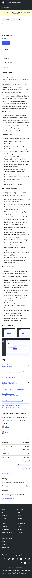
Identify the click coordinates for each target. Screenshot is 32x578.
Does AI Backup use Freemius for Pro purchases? (11, 394)
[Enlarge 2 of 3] (28, 330)
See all (28, 486)
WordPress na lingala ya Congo (15, 555)
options (25, 468)
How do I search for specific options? (8, 365)
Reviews (6, 54)
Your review (5, 486)
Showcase (20, 509)
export (23, 464)
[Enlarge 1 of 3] (13, 330)
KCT (6, 432)
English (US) (26, 461)
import (28, 464)
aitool (5, 38)
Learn (3, 524)
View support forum (8, 499)
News (3, 512)
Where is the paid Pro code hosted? (13, 389)
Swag (19, 533)
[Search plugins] (20, 19)
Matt (4, 541)
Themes (19, 512)
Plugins (19, 515)
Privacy (4, 518)
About (3, 509)
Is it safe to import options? (10, 377)
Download (6, 43)
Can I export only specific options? (13, 372)
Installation (6, 58)
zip (29, 468)
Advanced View (7, 473)
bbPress (5, 544)
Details (5, 49)
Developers (5, 529)
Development (7, 62)
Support (5, 67)
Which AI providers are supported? (12, 401)
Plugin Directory (6, 7)
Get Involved (21, 524)
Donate (20, 529)
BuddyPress (6, 547)
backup (18, 464)
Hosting (4, 515)
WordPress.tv (7, 533)
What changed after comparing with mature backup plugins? (11, 406)
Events (19, 527)
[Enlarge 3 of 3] (28, 340)
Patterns (19, 518)
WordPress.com (7, 538)
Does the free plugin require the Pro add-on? (9, 383)
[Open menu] (29, 2)
